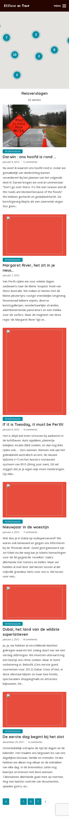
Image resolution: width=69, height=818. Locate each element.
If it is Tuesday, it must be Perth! (33, 424)
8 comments (30, 639)
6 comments (35, 742)
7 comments (30, 532)
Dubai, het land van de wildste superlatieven (31, 632)
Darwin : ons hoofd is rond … (29, 156)
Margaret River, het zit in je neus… (29, 268)
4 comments (30, 429)
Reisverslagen (12, 151)
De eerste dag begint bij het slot (33, 736)
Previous (6, 801)
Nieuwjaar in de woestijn (26, 527)
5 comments (30, 162)
